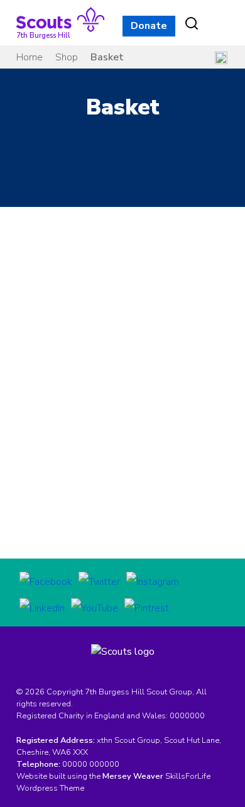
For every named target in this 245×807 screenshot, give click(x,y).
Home (29, 57)
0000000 (187, 715)
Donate (149, 26)
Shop (66, 57)
